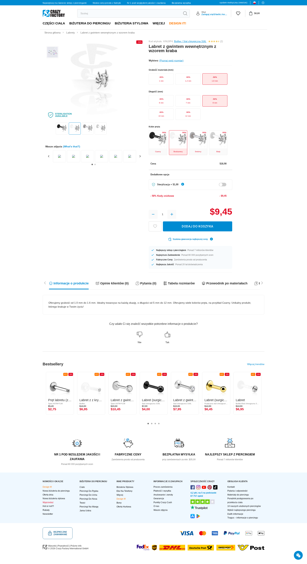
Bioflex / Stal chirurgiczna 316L (190, 41)
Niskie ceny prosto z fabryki (107, 3)
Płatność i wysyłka (162, 491)
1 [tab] (148, 423)
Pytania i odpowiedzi (237, 491)
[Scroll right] (45, 283)
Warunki (52, 546)
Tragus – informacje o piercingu (242, 517)
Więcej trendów (255, 364)
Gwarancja (159, 498)
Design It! (177, 23)
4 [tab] (159, 423)
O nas (156, 506)
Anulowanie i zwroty (163, 495)
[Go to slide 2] (95, 164)
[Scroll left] (262, 283)
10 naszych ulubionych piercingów (244, 506)
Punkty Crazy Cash (163, 502)
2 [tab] (152, 423)
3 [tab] (155, 423)
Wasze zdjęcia (161, 510)
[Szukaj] (185, 13)
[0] (238, 13)
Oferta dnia (48, 495)
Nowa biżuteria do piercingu (56, 491)
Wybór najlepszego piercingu (241, 510)
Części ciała (54, 23)
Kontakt (231, 487)
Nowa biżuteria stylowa (54, 498)
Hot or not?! (48, 506)
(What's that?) (71, 146)
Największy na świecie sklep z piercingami (65, 3)
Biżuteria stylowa (131, 23)
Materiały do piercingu (238, 495)
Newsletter (48, 514)
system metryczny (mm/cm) (233, 2)
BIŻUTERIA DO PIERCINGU (90, 23)
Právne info (76, 546)
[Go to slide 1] (92, 164)
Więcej (159, 23)
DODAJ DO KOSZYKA (197, 226)
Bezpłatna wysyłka (181, 3)
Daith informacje (235, 514)
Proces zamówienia (163, 487)
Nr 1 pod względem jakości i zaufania (146, 3)
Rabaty (46, 510)
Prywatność (63, 546)
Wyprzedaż (48, 502)
